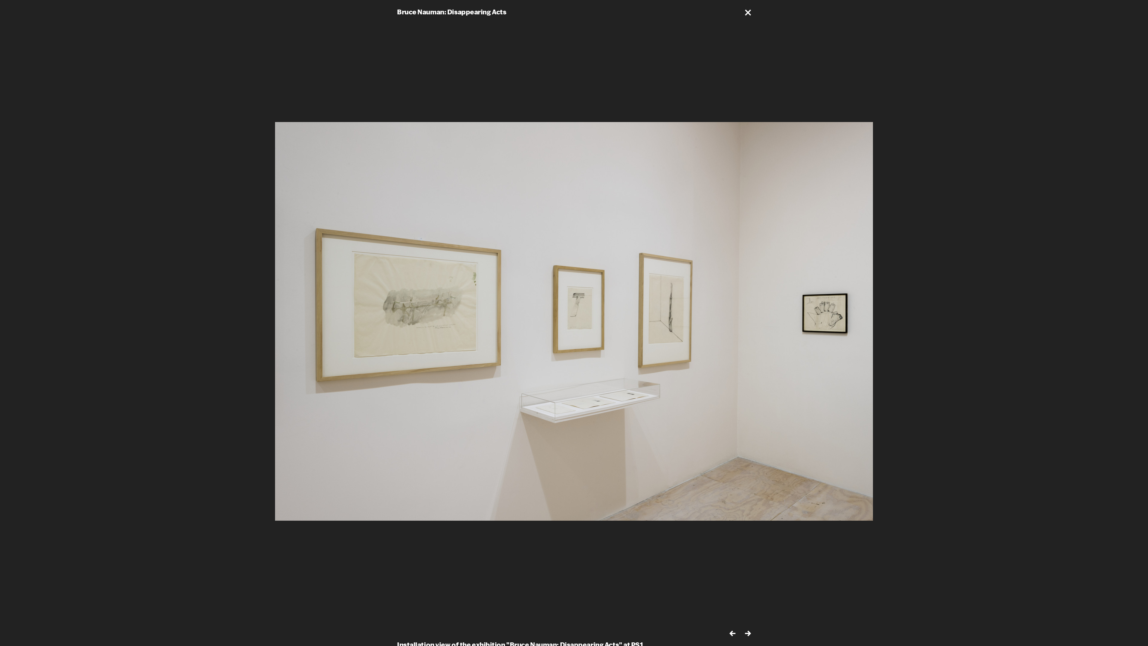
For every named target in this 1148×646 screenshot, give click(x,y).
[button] (748, 12)
